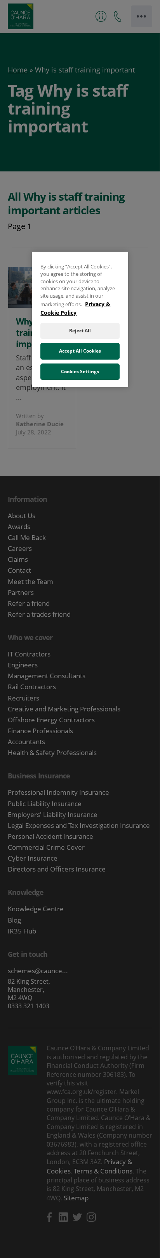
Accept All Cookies (80, 351)
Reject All (80, 330)
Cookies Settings (80, 371)
